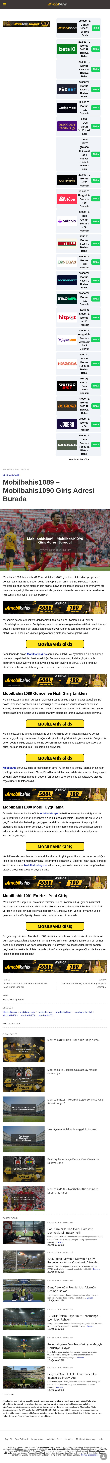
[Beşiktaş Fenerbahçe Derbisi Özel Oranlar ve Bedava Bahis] (24, 1169)
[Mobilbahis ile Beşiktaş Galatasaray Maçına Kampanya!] (24, 1079)
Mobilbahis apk (49, 813)
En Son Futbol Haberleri (60, 1222)
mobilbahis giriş (45, 1012)
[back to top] (103, 1456)
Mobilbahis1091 (22, 469)
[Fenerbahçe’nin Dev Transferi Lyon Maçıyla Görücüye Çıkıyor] (24, 1347)
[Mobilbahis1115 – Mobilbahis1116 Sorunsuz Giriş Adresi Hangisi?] (24, 1109)
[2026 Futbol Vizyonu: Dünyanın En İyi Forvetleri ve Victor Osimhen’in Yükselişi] (24, 1261)
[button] (26, 24)
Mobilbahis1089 (11, 475)
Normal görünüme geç (90, 1455)
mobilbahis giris (27, 1012)
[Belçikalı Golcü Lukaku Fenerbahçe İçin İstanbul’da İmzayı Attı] (24, 1377)
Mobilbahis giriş (37, 654)
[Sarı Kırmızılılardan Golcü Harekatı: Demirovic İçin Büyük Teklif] (24, 1232)
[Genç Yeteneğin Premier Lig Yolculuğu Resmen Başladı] (24, 1290)
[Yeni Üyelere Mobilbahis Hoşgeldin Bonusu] (24, 1139)
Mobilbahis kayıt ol (35, 865)
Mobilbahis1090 (28, 1015)
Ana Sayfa (7, 469)
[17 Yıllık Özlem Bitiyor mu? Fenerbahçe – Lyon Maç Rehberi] (24, 1319)
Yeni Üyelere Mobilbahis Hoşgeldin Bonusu (72, 1129)
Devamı (60, 1242)
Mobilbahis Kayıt (63, 1012)
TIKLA (96, 49)
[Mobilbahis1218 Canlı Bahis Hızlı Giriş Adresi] (24, 1049)
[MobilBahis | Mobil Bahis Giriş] (57, 4)
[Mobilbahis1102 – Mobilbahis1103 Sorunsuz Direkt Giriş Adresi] (24, 1198)
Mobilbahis (9, 767)
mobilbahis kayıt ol (83, 1012)
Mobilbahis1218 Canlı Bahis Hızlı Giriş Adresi (73, 1040)
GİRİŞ (96, 28)
